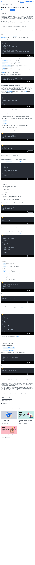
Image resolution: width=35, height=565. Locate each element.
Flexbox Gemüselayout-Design (7, 399)
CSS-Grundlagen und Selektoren (7, 397)
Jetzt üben (13, 9)
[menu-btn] (33, 1)
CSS (11, 4)
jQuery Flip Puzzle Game (6, 400)
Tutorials (7, 4)
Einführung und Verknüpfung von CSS (8, 402)
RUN (30, 55)
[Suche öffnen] (16, 1)
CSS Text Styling (5, 403)
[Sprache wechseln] (18, 1)
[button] (18, 1)
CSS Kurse (20, 408)
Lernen (2, 4)
